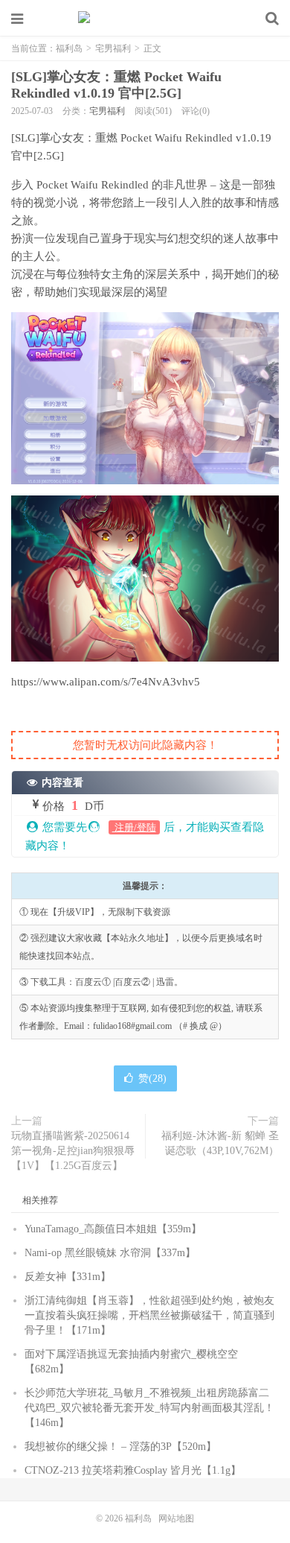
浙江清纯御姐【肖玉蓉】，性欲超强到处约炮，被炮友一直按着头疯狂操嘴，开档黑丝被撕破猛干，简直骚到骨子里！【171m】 (149, 1315)
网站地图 (176, 1518)
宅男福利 (113, 48)
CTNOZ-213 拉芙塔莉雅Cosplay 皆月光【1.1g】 (133, 1470)
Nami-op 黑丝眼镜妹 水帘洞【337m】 (110, 1252)
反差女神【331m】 (68, 1276)
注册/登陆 (134, 827)
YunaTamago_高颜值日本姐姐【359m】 (113, 1229)
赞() (152, 1078)
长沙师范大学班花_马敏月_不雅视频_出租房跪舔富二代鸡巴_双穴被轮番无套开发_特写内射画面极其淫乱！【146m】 (149, 1407)
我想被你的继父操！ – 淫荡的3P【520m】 (120, 1446)
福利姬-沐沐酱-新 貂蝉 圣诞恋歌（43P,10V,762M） (220, 1143)
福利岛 (145, 18)
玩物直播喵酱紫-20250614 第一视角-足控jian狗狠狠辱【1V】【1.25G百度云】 (73, 1150)
